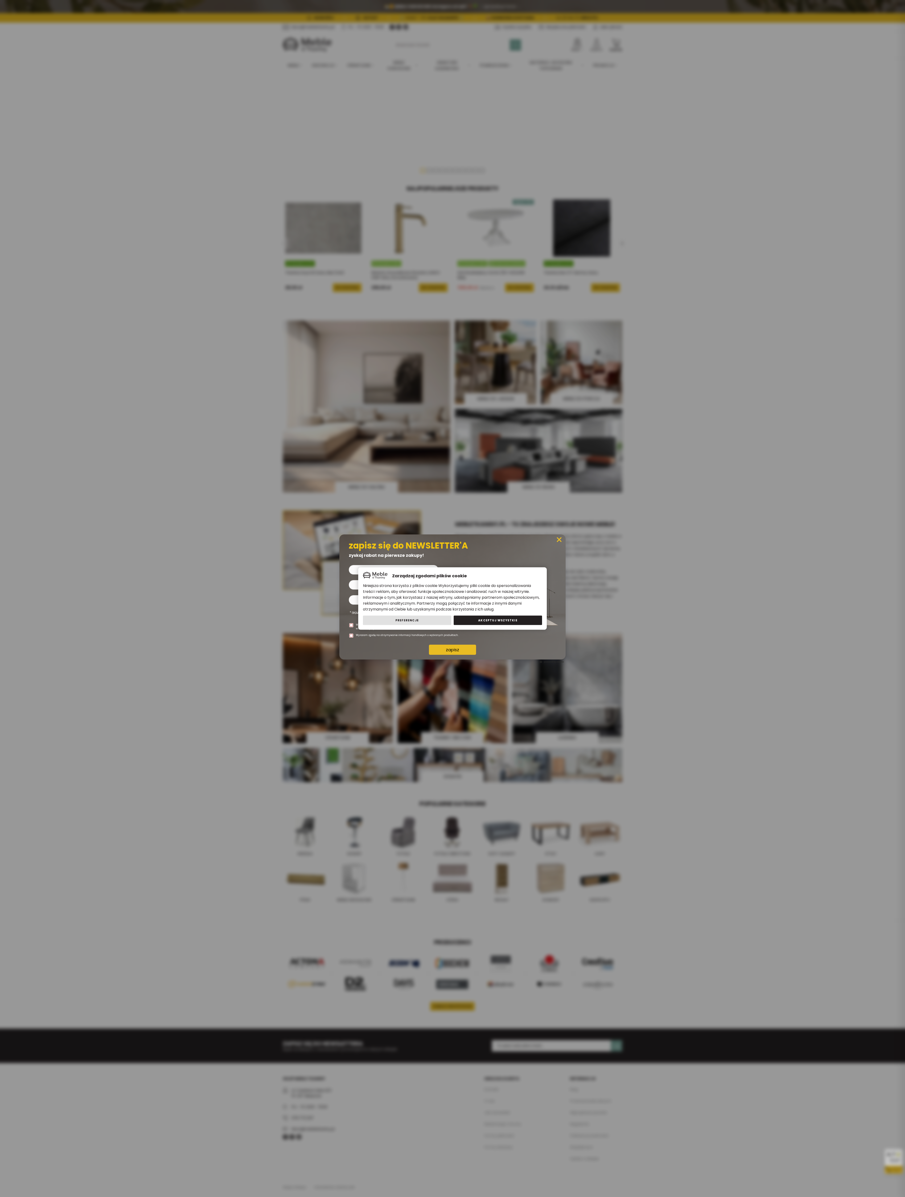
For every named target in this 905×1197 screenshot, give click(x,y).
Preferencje (407, 620)
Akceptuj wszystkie (498, 620)
